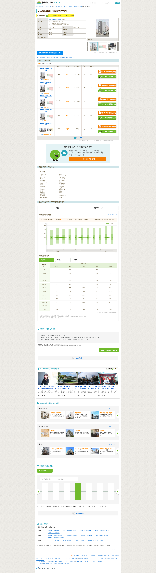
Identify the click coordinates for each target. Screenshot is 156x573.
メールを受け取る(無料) (87, 159)
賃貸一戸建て (75, 558)
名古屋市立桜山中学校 (102, 535)
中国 (62, 563)
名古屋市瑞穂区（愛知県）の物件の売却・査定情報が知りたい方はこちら (56, 57)
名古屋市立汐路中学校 (71, 535)
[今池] (45, 491)
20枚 (42, 79)
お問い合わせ (115, 555)
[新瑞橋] (111, 491)
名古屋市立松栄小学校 (85, 530)
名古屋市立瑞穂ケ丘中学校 (55, 535)
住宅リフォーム (44, 561)
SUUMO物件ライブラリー (60, 6)
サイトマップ (85, 555)
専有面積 (43, 260)
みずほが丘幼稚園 (79, 540)
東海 (54, 563)
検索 (118, 3)
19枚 (42, 134)
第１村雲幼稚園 (67, 540)
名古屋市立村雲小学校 (101, 530)
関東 (44, 563)
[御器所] (67, 491)
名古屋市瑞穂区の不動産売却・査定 (50, 53)
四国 (59, 563)
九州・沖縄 (66, 563)
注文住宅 (38, 561)
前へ (38, 492)
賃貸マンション (61, 558)
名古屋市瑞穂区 (78, 6)
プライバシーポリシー (103, 555)
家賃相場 (81, 558)
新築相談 (60, 561)
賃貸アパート (69, 558)
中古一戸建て (111, 558)
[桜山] (78, 491)
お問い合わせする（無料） (107, 72)
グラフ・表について (112, 214)
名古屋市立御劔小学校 (53, 533)
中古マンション (97, 558)
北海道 (37, 563)
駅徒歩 (75, 260)
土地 (116, 558)
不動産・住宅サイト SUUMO (44, 6)
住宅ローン (72, 561)
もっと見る (112, 408)
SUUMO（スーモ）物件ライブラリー (48, 2)
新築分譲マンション (88, 558)
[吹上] (56, 491)
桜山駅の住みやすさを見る (109, 350)
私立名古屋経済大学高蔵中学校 (56, 537)
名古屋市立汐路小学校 (53, 530)
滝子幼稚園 (100, 540)
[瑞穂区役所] (89, 491)
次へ (117, 492)
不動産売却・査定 (53, 561)
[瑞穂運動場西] (100, 491)
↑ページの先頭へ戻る (115, 549)
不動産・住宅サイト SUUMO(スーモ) (44, 558)
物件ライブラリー (80, 561)
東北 (41, 563)
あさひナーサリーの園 (53, 540)
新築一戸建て (104, 558)
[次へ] (117, 415)
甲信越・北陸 (49, 563)
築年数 (58, 260)
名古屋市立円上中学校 (87, 535)
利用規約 (93, 555)
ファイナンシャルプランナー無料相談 (93, 561)
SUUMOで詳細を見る (107, 77)
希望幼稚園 (91, 540)
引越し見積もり (66, 561)
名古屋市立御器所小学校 (69, 530)
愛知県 (70, 6)
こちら (98, 506)
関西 (56, 563)
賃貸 (68, 15)
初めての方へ (75, 555)
